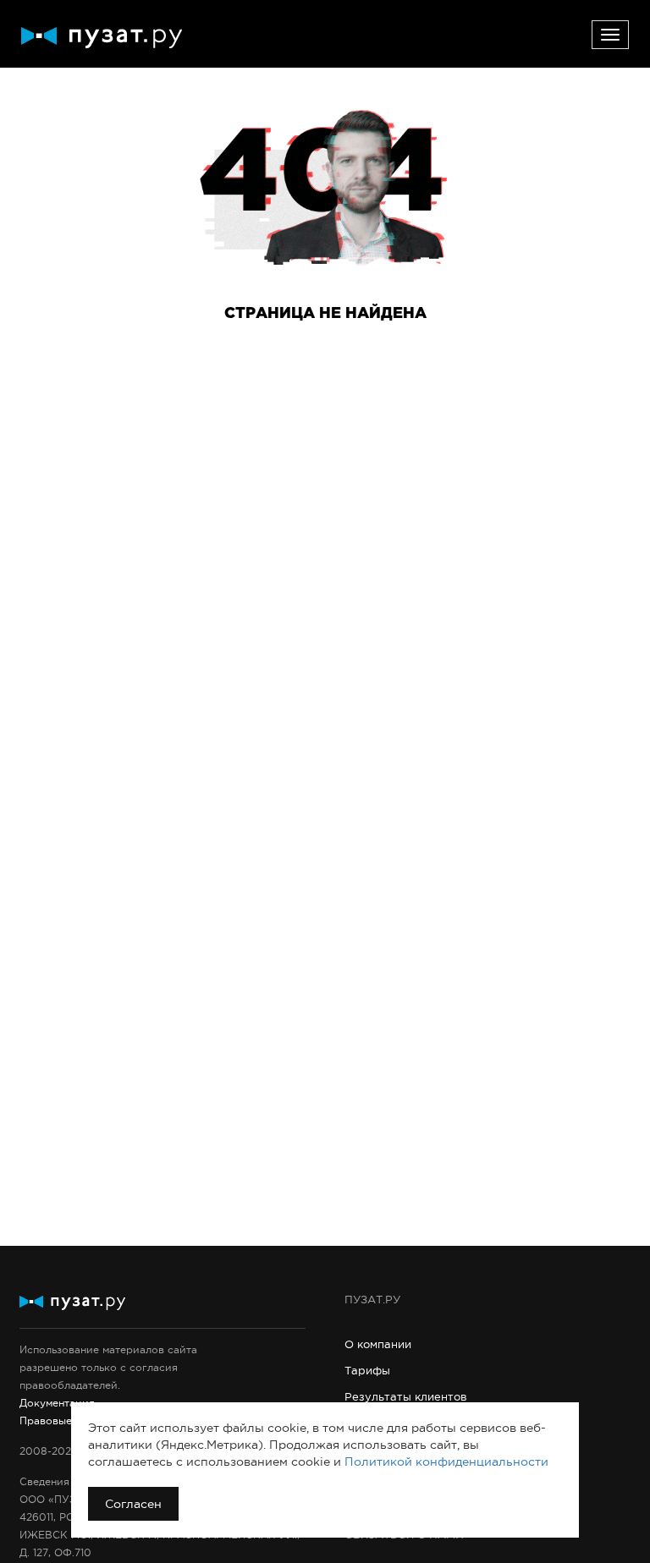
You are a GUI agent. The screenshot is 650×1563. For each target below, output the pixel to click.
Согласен (133, 1504)
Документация (57, 1403)
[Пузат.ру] (101, 37)
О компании (377, 1344)
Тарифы (367, 1370)
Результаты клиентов (405, 1396)
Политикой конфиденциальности (446, 1461)
